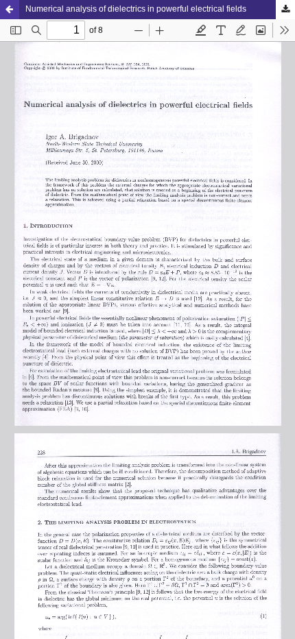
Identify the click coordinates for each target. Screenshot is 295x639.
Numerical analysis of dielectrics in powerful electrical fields (135, 9)
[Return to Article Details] (9, 9)
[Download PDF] (285, 9)
